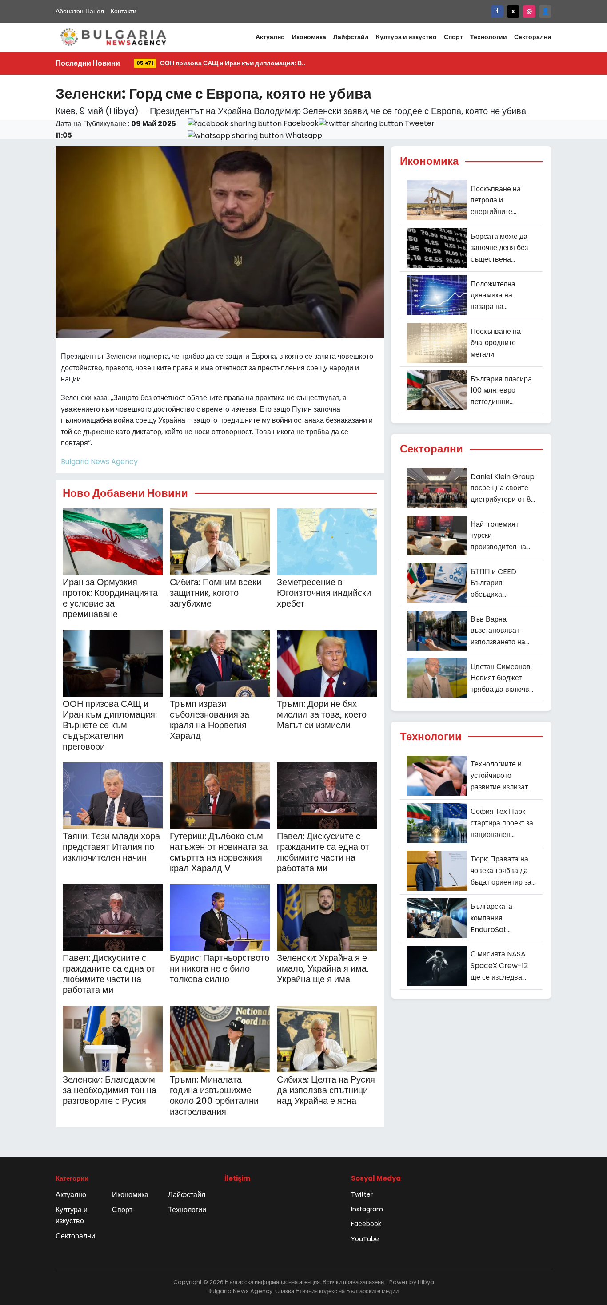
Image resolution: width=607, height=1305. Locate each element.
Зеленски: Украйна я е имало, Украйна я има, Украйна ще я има (323, 968)
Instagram (367, 1209)
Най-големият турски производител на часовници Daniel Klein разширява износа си (500, 536)
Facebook (366, 1223)
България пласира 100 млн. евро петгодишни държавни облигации (501, 391)
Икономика (309, 36)
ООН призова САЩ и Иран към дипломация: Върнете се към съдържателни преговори (110, 725)
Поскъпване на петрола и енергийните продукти (496, 201)
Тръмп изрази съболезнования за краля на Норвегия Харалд (209, 720)
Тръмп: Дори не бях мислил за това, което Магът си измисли (322, 714)
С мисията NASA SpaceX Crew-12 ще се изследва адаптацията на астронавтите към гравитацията (500, 966)
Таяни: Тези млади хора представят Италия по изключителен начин (111, 847)
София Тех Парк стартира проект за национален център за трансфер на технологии (502, 823)
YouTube (365, 1238)
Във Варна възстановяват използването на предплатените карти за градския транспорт (500, 631)
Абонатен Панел (80, 11)
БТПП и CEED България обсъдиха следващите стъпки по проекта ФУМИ (503, 583)
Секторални (532, 36)
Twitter (362, 1194)
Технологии (488, 36)
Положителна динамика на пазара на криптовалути (493, 296)
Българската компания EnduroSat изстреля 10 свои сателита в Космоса (503, 918)
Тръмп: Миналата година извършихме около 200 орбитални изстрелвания (214, 1095)
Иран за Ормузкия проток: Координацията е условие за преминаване (110, 598)
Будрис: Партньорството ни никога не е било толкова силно (219, 968)
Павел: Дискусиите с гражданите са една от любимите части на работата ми (323, 852)
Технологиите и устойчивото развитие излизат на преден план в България (499, 776)
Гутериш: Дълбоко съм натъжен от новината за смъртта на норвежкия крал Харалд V (219, 852)
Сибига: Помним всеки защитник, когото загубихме (215, 593)
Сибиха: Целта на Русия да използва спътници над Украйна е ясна (326, 1090)
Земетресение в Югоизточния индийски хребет (324, 593)
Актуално (270, 36)
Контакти (123, 11)
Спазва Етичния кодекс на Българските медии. (337, 1291)
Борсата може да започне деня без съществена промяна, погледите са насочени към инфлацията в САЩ (499, 248)
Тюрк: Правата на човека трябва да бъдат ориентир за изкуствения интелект (501, 871)
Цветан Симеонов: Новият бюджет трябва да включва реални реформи (502, 678)
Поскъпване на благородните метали (496, 342)
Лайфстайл (351, 36)
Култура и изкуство (406, 36)
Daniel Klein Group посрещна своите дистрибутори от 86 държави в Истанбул (503, 488)
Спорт (453, 36)
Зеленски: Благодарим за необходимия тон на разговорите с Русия (109, 1090)
